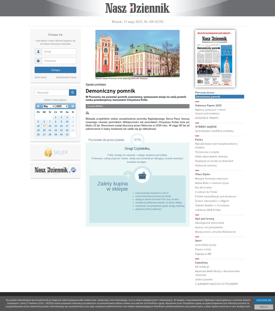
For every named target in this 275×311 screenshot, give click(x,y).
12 (38, 126)
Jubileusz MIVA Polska (208, 210)
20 (44, 130)
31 (67, 134)
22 (55, 130)
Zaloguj (55, 69)
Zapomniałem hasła (66, 77)
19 (38, 130)
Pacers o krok (203, 249)
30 (61, 134)
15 (55, 126)
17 (67, 126)
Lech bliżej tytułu (205, 245)
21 (50, 130)
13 (44, 126)
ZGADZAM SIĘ (263, 300)
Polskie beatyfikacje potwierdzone (215, 196)
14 (50, 126)
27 (44, 134)
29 (55, 134)
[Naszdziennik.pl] (55, 170)
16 (61, 126)
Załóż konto (40, 77)
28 (50, 134)
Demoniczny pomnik (208, 96)
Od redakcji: (202, 266)
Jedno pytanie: (204, 279)
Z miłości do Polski (206, 192)
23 (61, 130)
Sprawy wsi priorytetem (209, 227)
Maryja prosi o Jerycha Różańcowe (215, 231)
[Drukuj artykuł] (87, 112)
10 (67, 121)
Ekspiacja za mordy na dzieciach (214, 161)
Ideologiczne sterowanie (209, 222)
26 (38, 134)
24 (67, 130)
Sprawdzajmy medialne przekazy (214, 131)
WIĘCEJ (264, 307)
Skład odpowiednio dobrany (211, 156)
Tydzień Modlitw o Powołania (212, 205)
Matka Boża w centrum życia (212, 183)
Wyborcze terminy (206, 165)
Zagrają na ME (203, 253)
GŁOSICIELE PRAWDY (207, 118)
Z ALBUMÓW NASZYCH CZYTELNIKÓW (216, 284)
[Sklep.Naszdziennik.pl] (55, 152)
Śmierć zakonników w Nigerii (212, 201)
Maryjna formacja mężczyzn (211, 178)
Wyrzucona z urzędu (207, 152)
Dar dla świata (203, 187)
